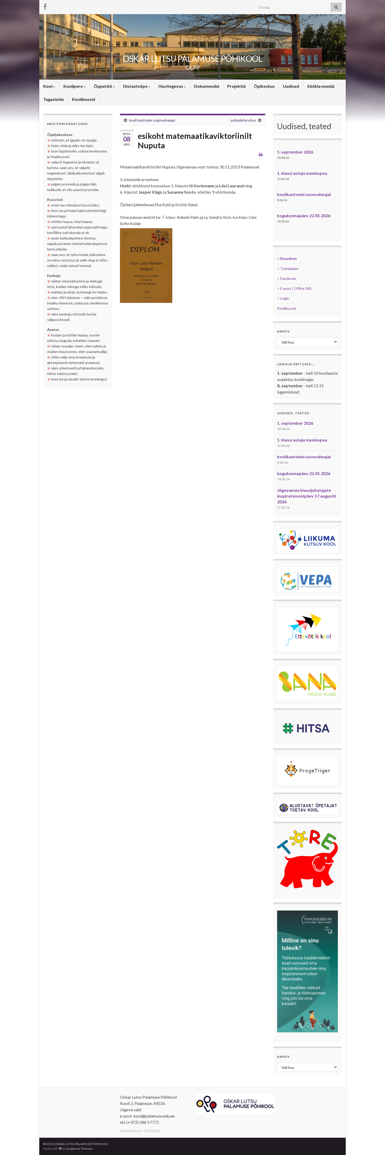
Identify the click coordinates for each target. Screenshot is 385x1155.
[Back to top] (373, 1143)
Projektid (236, 86)
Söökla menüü (320, 86)
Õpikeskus (264, 86)
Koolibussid (83, 99)
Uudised (291, 86)
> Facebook (286, 278)
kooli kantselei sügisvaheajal (152, 120)
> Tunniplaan (287, 268)
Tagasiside (53, 99)
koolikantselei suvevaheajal (304, 194)
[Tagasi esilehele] (192, 47)
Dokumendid (206, 86)
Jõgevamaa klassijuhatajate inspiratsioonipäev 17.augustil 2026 (306, 496)
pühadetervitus (243, 120)
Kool (48, 86)
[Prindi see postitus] (261, 154)
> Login (283, 298)
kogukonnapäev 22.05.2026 (303, 215)
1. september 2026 (295, 151)
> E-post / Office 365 (294, 288)
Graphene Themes (79, 1149)
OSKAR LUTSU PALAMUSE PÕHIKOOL (192, 58)
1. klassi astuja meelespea (302, 173)
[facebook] (45, 5)
